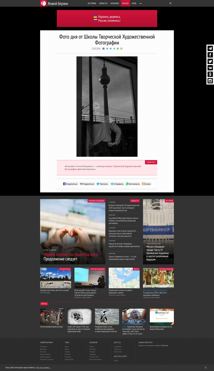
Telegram (92, 352)
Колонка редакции (96, 201)
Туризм (67, 352)
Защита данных (45, 357)
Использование (45, 354)
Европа (136, 269)
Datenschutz (118, 352)
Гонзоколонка (64, 269)
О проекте (43, 346)
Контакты (43, 352)
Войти (116, 360)
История (169, 201)
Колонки (115, 3)
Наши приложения (95, 359)
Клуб (134, 3)
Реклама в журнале (46, 359)
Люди (67, 346)
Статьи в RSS (94, 357)
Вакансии (43, 349)
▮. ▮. (48, 293)
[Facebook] (210, 55)
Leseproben (117, 346)
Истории (92, 3)
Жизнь (67, 349)
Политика (68, 357)
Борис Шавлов (86, 297)
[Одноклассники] (210, 74)
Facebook (92, 349)
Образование (69, 359)
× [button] (206, 367)
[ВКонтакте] (210, 67)
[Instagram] (210, 80)
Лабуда (125, 3)
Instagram (92, 354)
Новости (103, 3)
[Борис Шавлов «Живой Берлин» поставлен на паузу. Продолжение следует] (72, 263)
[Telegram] (210, 48)
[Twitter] (210, 61)
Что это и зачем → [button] (43, 368)
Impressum (117, 349)
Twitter (91, 346)
